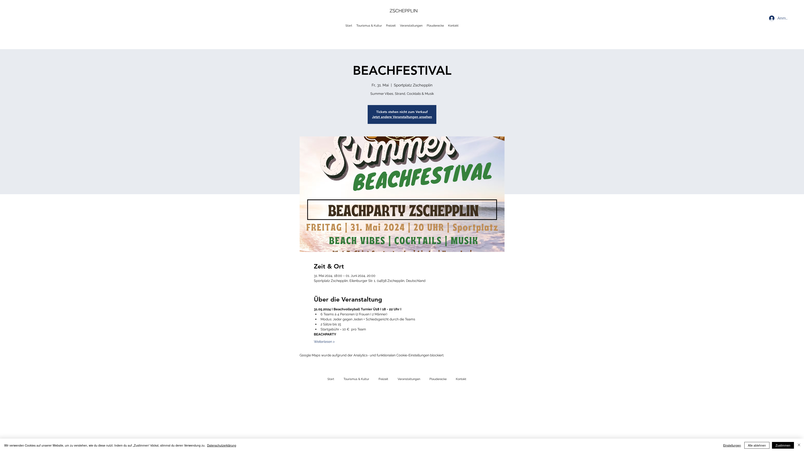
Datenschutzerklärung (221, 445)
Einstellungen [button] (732, 445)
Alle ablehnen (757, 445)
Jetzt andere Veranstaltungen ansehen (402, 117)
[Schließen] (798, 445)
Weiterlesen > (324, 342)
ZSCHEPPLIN (404, 10)
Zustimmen (783, 445)
